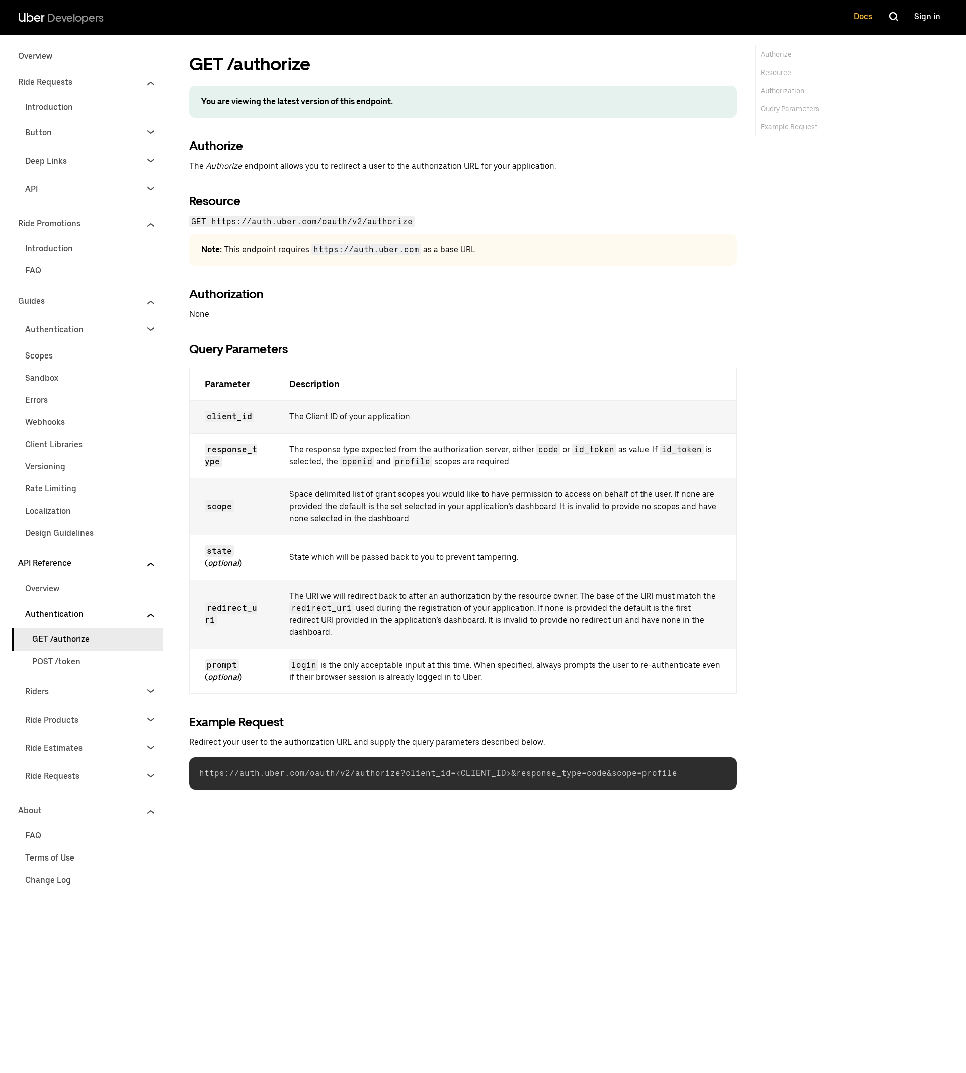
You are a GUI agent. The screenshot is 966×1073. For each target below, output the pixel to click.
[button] (86, 82)
